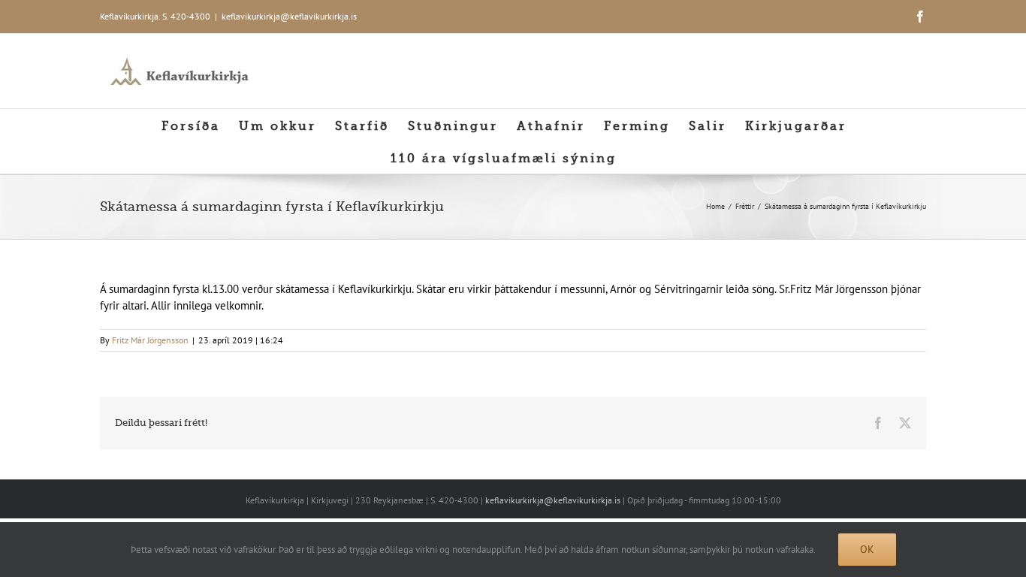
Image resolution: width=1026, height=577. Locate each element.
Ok (867, 549)
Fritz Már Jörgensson (150, 340)
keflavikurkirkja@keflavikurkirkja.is (289, 16)
